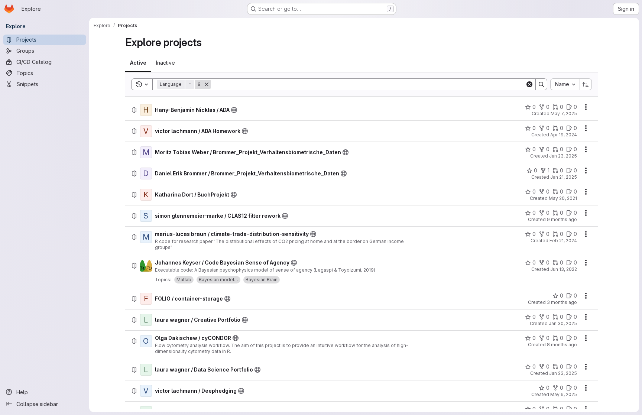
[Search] (541, 84)
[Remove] (206, 84)
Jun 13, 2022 (563, 269)
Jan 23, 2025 (563, 156)
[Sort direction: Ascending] (586, 84)
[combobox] (565, 84)
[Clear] (529, 84)
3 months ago (562, 302)
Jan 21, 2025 (563, 177)
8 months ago (562, 344)
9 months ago (562, 219)
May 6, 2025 (563, 394)
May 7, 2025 (564, 113)
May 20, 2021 (563, 198)
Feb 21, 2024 (563, 240)
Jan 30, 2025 (563, 323)
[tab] (138, 63)
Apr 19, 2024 (563, 134)
